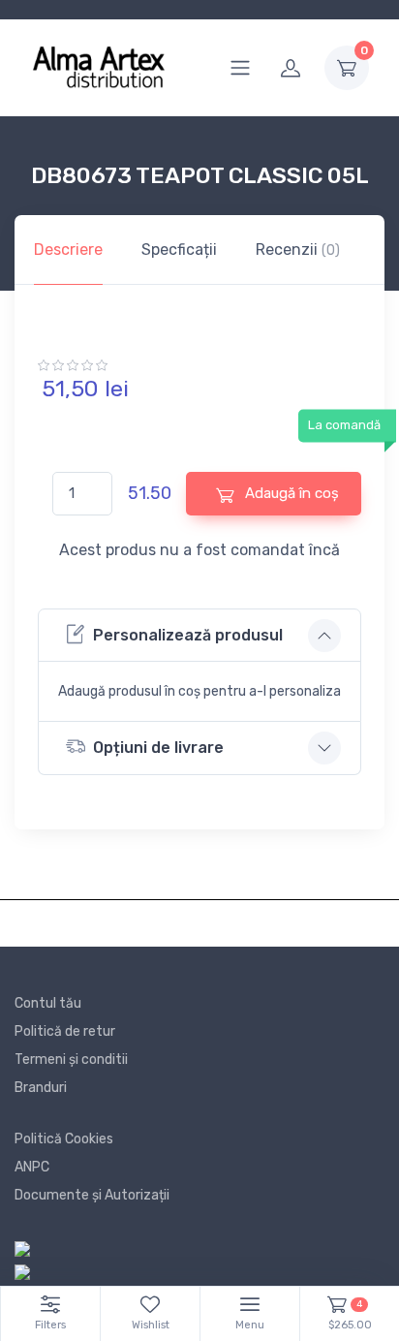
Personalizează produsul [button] (188, 635)
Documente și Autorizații (92, 1195)
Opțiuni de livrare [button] (158, 747)
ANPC (32, 1167)
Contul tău (48, 1003)
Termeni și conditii (71, 1059)
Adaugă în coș (290, 493)
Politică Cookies (64, 1139)
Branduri (41, 1087)
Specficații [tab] (179, 249)
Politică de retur (65, 1031)
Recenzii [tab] (298, 249)
